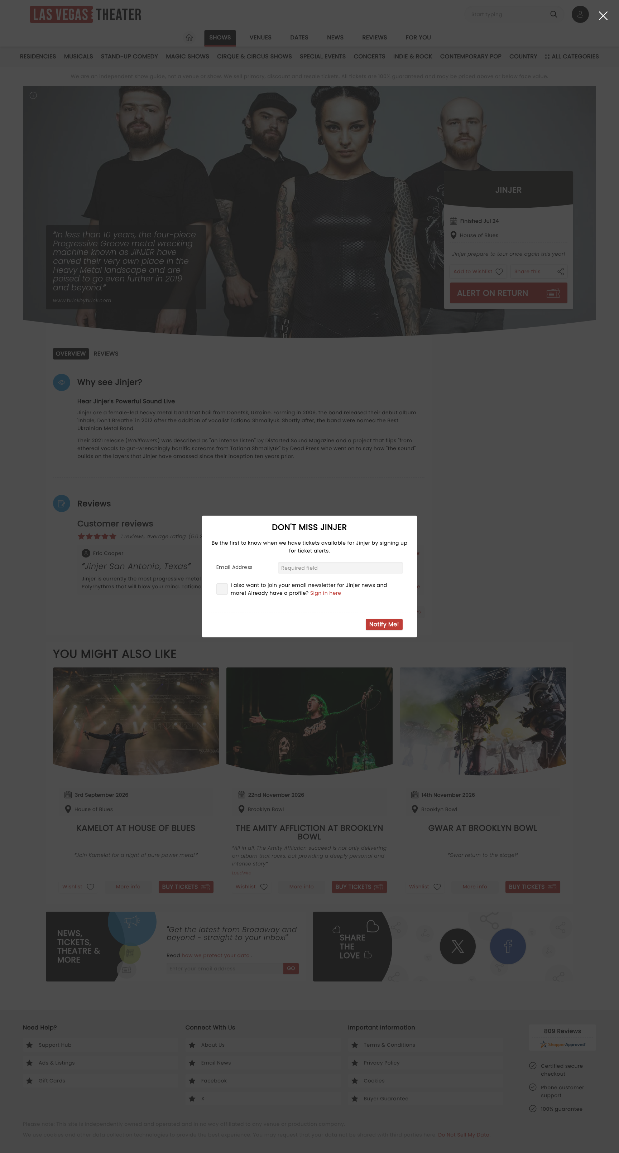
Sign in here (325, 593)
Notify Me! (384, 624)
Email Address (234, 567)
